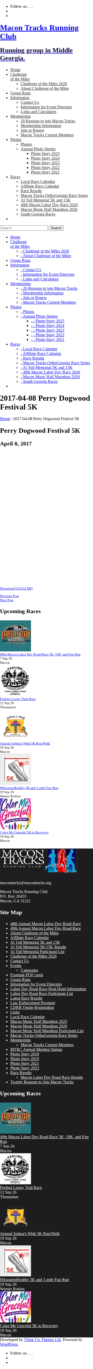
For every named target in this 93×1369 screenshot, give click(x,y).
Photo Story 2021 (45, 172)
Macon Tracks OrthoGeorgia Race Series (54, 195)
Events (15, 965)
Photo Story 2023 (45, 163)
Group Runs (20, 979)
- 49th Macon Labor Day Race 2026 (50, 372)
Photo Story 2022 (45, 167)
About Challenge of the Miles (45, 88)
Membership (20, 1040)
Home (5, 418)
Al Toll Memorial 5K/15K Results (38, 947)
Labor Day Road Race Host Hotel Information (48, 989)
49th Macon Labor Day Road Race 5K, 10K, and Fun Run (40, 654)
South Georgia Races (38, 214)
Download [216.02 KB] (16, 588)
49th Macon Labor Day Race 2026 (49, 205)
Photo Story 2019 (24, 1058)
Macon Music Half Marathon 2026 (49, 209)
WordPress (9, 1344)
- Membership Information (42, 293)
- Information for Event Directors (47, 274)
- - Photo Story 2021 (47, 339)
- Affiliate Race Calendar (41, 353)
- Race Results (32, 358)
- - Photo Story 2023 (47, 330)
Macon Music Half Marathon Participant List (46, 1031)
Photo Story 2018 (24, 1054)
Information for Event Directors (46, 107)
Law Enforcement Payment (32, 1003)
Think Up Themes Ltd (42, 1339)
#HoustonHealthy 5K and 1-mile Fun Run (29, 788)
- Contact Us (31, 269)
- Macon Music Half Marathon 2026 (50, 377)
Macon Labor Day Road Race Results (52, 1077)
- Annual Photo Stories (39, 316)
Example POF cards (26, 975)
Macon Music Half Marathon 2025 (38, 1021)
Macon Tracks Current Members (47, 135)
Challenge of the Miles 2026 (44, 83)
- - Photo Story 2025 (47, 321)
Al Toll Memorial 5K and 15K (46, 200)
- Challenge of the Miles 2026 (45, 251)
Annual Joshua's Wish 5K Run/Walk (25, 743)
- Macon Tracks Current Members (48, 302)
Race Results (31, 191)
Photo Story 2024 (45, 158)
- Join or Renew (34, 297)
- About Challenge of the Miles (46, 256)
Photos (26, 144)
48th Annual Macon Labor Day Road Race (45, 923)
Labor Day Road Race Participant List (41, 993)
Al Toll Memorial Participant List (37, 951)
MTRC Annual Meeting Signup (36, 1049)
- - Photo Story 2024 (47, 325)
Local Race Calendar (38, 181)
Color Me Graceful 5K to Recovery (24, 832)
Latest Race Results (26, 998)
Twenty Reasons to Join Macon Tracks (42, 1082)
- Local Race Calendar (39, 349)
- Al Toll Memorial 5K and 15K (47, 367)
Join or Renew (32, 130)
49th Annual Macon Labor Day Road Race (45, 928)
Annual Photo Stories (38, 149)
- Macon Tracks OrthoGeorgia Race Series (55, 363)
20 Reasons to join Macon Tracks (48, 121)
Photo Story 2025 (45, 153)
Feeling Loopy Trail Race (18, 699)
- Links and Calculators (40, 279)
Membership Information (41, 125)
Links (15, 1012)
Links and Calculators (38, 111)
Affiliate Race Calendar (40, 186)
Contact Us (30, 102)
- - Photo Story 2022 (47, 335)
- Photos (27, 311)
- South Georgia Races (39, 381)
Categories (29, 970)
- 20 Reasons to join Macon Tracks (49, 288)
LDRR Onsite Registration (32, 1007)
